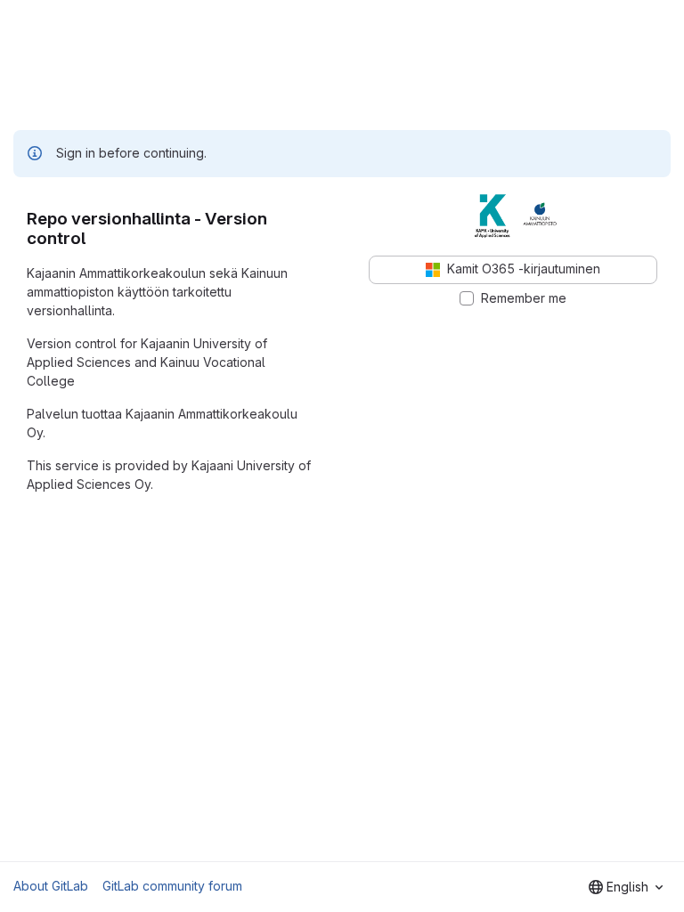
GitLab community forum (172, 885)
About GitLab (50, 885)
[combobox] (626, 887)
